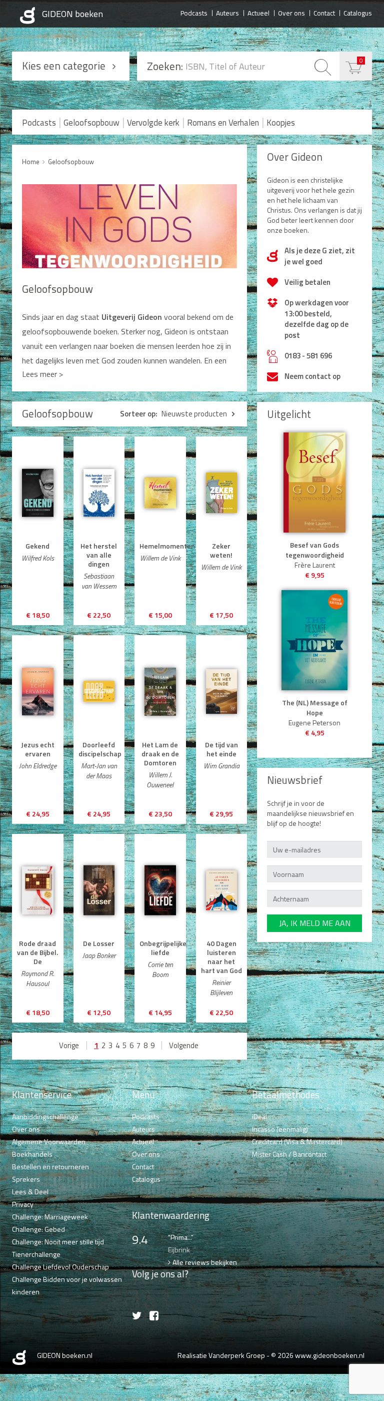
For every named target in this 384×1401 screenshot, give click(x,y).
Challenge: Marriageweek (50, 1216)
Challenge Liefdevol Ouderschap (60, 1266)
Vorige (69, 1045)
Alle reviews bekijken (204, 1262)
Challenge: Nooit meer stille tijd (58, 1241)
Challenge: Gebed (38, 1229)
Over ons (291, 12)
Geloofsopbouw (92, 122)
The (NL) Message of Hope (315, 708)
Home (31, 162)
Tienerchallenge (36, 1254)
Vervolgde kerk (153, 122)
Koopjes (280, 122)
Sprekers (26, 1179)
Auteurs (227, 12)
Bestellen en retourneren (50, 1166)
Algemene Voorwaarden (49, 1141)
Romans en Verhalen (223, 122)
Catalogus (358, 12)
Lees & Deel (30, 1191)
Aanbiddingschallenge (45, 1116)
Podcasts (194, 12)
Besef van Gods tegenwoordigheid (315, 550)
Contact (324, 12)
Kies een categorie (64, 66)
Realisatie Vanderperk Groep (221, 1355)
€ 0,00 (361, 60)
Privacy (23, 1204)
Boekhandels (32, 1154)
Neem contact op (312, 376)
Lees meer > (42, 374)
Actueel (259, 12)
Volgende (183, 1045)
